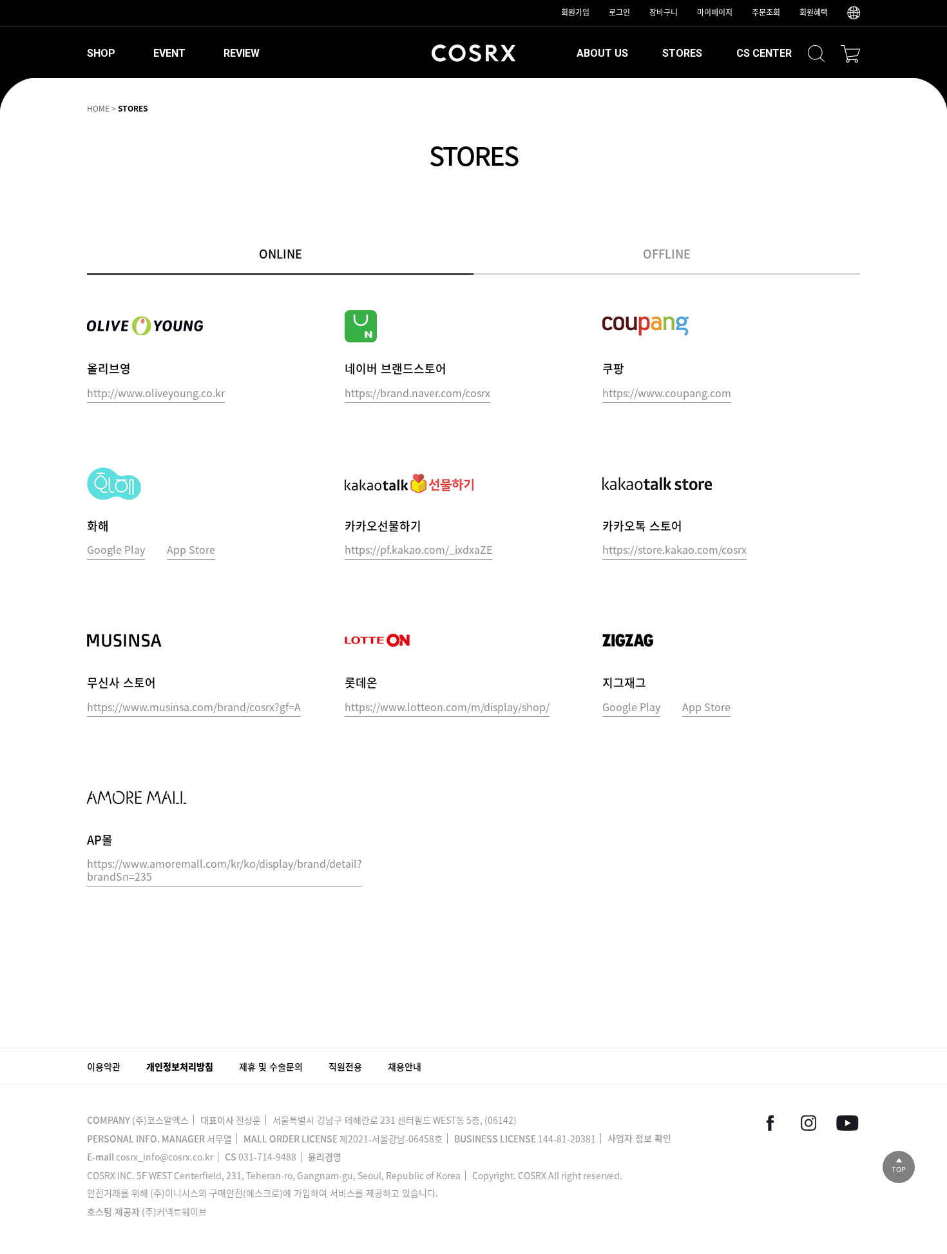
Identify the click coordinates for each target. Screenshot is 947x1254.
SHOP (101, 53)
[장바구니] (850, 53)
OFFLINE (667, 253)
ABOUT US (602, 53)
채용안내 (404, 1066)
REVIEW (242, 53)
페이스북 (770, 1123)
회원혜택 (813, 12)
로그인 (619, 12)
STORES (682, 53)
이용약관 (103, 1066)
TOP (899, 1169)
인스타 (808, 1123)
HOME (98, 108)
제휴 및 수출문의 (271, 1066)
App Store (191, 550)
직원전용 (345, 1066)
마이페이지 (714, 12)
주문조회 (766, 12)
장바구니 (663, 12)
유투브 (847, 1123)
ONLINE (280, 253)
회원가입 (575, 12)
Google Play (116, 550)
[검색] (816, 53)
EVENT (169, 53)
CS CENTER (764, 53)
